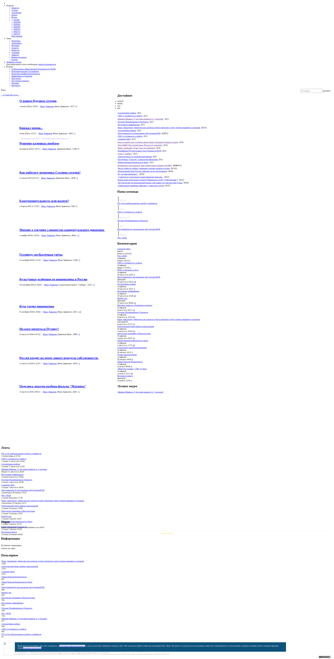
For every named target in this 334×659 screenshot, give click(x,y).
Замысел (15, 55)
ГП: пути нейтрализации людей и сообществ (137, 203)
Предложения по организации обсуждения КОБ (139, 133)
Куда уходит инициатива (36, 306)
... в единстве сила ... (10, 95)
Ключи (14, 60)
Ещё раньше (16, 36)
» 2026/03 (15, 24)
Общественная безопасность (130, 362)
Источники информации (129, 125)
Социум (15, 48)
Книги (14, 15)
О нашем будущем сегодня (37, 101)
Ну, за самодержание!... (128, 174)
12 (135, 303)
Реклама (15, 83)
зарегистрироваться (47, 64)
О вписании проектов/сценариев (132, 348)
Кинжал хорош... (31, 128)
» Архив (15, 20)
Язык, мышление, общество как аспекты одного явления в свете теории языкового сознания (159, 127)
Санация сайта (124, 139)
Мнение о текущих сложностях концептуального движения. (62, 230)
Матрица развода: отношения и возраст (134, 305)
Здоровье (15, 52)
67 (130, 253)
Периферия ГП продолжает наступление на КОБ (139, 151)
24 (134, 317)
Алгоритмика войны (127, 113)
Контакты (15, 85)
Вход (3, 90)
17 (78, 235)
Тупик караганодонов (127, 355)
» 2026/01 (15, 29)
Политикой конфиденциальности (72, 646)
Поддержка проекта (20, 81)
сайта (78, 652)
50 (132, 373)
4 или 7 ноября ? (125, 154)
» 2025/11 (15, 34)
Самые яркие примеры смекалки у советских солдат (141, 186)
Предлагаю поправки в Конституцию (134, 333)
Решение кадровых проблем (39, 143)
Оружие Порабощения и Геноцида (133, 122)
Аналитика (16, 12)
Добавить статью (13, 62)
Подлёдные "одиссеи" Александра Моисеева (138, 159)
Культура (15, 50)
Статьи (14, 10)
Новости (15, 8)
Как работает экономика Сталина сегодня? (50, 172)
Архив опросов (167, 533)
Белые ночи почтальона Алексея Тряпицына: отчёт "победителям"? (148, 180)
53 (134, 338)
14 (134, 310)
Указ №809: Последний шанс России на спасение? (140, 145)
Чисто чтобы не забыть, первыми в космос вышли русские (144, 168)
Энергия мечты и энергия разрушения (135, 157)
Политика (15, 41)
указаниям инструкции (32, 648)
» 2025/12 (15, 31)
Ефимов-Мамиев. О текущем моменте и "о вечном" (141, 119)
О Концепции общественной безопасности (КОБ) (33, 69)
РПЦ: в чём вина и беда (127, 270)
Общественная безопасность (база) (133, 162)
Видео (14, 17)
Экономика (16, 43)
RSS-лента (16, 78)
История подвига (125, 376)
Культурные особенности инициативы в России (53, 279)
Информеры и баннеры (21, 76)
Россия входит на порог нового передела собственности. (59, 358)
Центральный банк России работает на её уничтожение (142, 171)
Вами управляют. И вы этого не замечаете (136, 148)
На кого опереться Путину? (39, 329)
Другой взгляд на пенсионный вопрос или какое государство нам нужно (150, 183)
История (15, 45)
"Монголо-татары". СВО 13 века (132, 369)
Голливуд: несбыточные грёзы (41, 254)
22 (134, 324)
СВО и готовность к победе (130, 116)
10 (80, 312)
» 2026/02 (15, 27)
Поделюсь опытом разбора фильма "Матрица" (52, 386)
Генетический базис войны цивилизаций (135, 326)
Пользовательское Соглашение (25, 71)
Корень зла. (122, 298)
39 (135, 282)
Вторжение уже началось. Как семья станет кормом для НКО (145, 165)
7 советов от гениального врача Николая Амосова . (140, 177)
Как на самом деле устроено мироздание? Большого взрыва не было (148, 142)
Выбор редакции (18, 57)
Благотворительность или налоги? (44, 201)
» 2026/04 (15, 22)
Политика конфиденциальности (25, 74)
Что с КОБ (122, 238)
